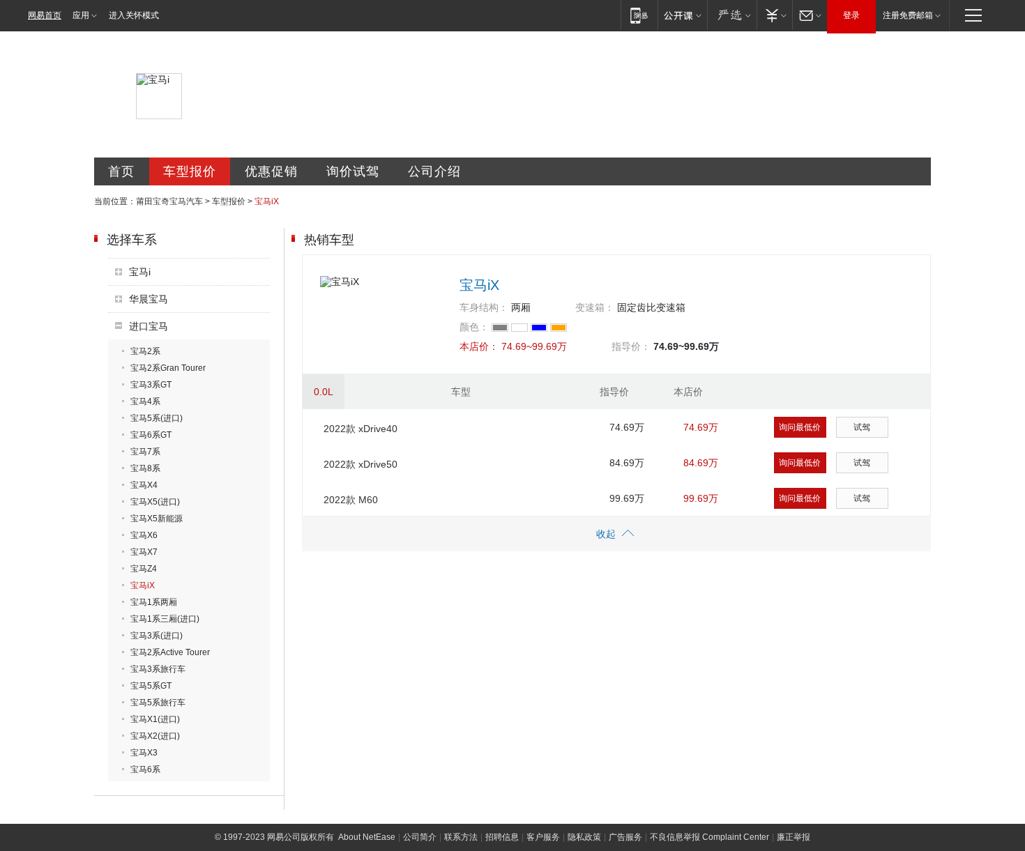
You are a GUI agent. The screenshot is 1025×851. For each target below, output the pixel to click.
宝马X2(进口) (155, 736)
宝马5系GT (151, 686)
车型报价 (189, 171)
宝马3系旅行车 (157, 669)
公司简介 (419, 837)
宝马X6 (144, 535)
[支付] (774, 15)
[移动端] (639, 15)
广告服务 (625, 837)
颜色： (474, 326)
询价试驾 (352, 171)
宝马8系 (145, 468)
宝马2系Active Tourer (170, 652)
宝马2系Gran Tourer (168, 368)
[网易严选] (732, 15)
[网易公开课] (682, 15)
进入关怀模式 (134, 15)
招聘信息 (502, 837)
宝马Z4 (143, 569)
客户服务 (543, 837)
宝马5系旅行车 (157, 702)
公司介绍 (434, 171)
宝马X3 (144, 753)
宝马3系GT (151, 385)
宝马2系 (145, 351)
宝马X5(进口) (155, 502)
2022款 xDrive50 (360, 464)
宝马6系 (145, 769)
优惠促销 (271, 171)
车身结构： (484, 307)
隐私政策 (584, 837)
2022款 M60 (351, 499)
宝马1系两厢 (153, 602)
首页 (121, 171)
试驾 (861, 427)
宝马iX (142, 585)
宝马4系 (145, 401)
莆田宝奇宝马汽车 (169, 201)
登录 (851, 15)
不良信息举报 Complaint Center (709, 837)
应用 (81, 15)
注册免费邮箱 (908, 15)
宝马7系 (145, 452)
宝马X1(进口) (155, 719)
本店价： (479, 346)
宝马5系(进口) (156, 418)
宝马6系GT (151, 435)
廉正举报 (793, 837)
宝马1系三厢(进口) (164, 619)
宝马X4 (144, 485)
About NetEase (366, 837)
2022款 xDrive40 (360, 428)
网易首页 (44, 15)
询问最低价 (800, 427)
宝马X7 (144, 552)
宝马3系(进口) (156, 636)
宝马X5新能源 (156, 518)
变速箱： (594, 307)
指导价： (631, 346)
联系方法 (461, 837)
